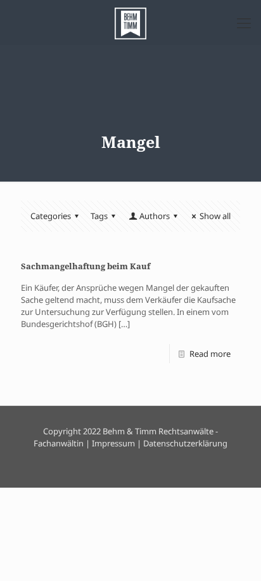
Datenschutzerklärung (185, 443)
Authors (154, 216)
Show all (215, 216)
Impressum (113, 443)
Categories (50, 216)
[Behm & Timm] (130, 22)
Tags (99, 216)
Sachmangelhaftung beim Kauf (85, 266)
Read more (210, 353)
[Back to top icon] (235, 555)
